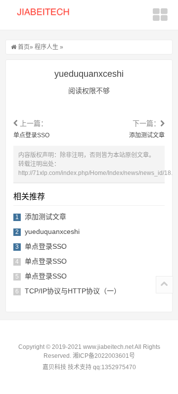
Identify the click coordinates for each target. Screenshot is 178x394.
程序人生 (46, 47)
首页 (24, 47)
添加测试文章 (147, 135)
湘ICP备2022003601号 (104, 355)
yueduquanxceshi (52, 231)
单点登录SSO (31, 135)
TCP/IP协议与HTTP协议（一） (73, 291)
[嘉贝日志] (47, 16)
